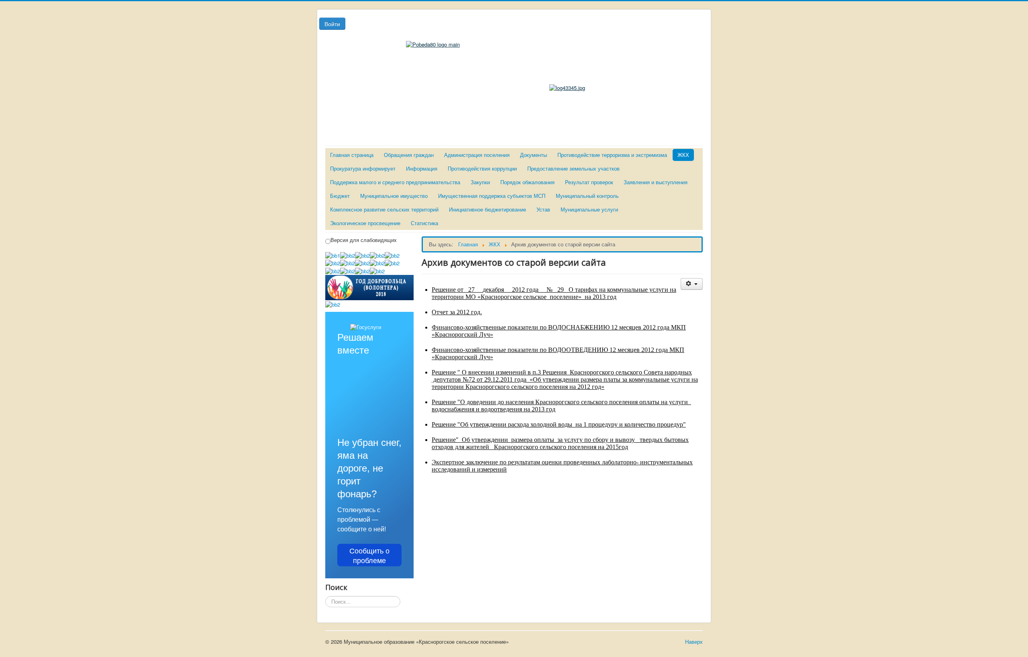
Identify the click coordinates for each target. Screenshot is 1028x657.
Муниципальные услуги (589, 209)
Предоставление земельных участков (573, 168)
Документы (533, 155)
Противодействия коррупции (482, 168)
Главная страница (351, 155)
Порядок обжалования (527, 182)
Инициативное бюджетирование (487, 209)
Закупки (480, 182)
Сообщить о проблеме (369, 555)
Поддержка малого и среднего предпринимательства (395, 182)
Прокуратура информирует (363, 168)
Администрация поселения (477, 155)
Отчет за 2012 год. (457, 312)
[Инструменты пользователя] (692, 284)
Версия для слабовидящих (363, 240)
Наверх (694, 641)
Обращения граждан (409, 155)
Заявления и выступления (655, 182)
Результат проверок (589, 182)
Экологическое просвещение (365, 223)
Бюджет (340, 195)
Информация (421, 168)
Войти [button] (332, 24)
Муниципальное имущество (394, 195)
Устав (543, 209)
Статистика (424, 223)
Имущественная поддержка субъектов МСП (491, 195)
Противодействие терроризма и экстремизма (612, 155)
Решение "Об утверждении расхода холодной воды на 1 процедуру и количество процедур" (559, 424)
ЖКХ (683, 155)
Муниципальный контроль (587, 195)
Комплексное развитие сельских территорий (384, 209)
